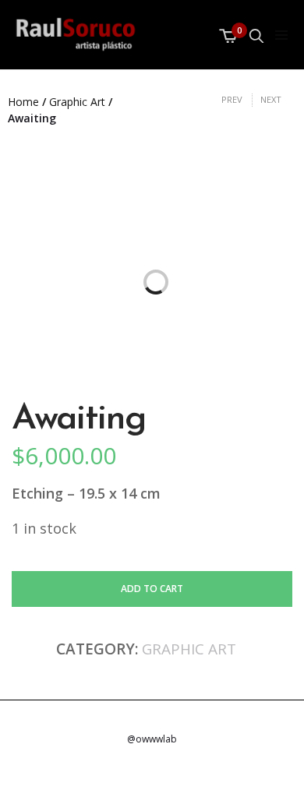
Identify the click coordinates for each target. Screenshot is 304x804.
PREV (231, 99)
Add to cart (152, 588)
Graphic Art (77, 101)
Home (23, 101)
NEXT (270, 99)
